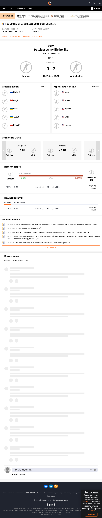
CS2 (11, 9)
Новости (26, 36)
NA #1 (51, 58)
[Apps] (89, 3)
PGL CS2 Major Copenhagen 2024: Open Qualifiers (30, 24)
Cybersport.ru (45, 514)
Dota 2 (4, 9)
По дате (7, 261)
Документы (51, 496)
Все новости (51, 247)
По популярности (20, 261)
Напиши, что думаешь (23, 470)
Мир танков (21, 9)
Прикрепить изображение (91, 470)
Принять (91, 515)
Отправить (96, 470)
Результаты (37, 36)
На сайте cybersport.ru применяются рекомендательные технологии (68, 493)
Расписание (15, 36)
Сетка (4, 36)
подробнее (87, 501)
